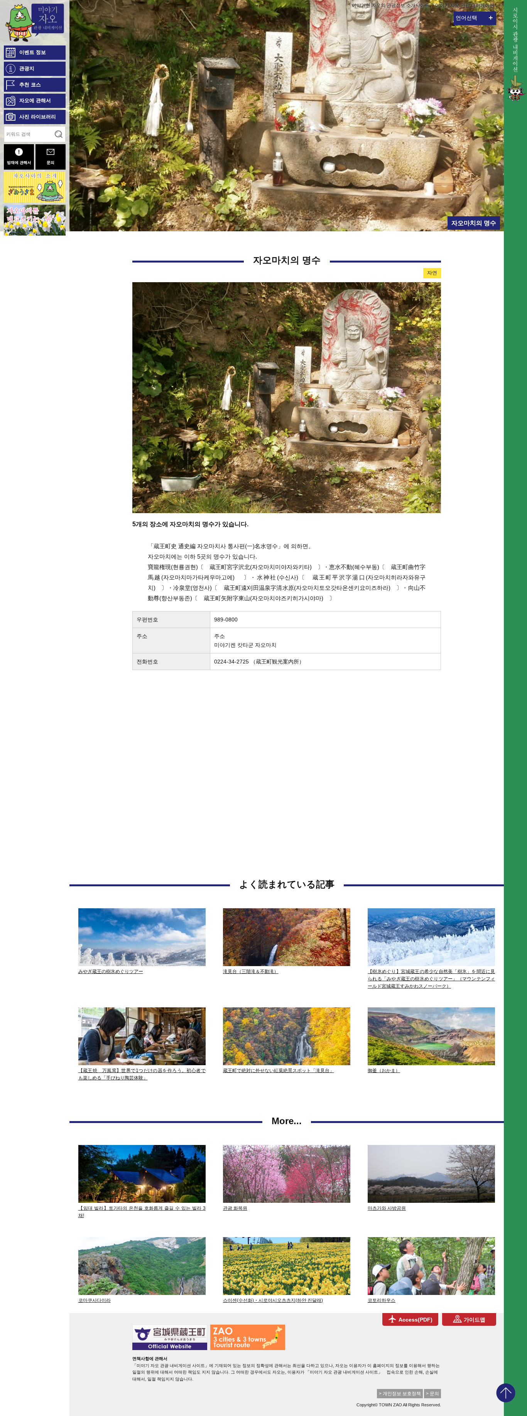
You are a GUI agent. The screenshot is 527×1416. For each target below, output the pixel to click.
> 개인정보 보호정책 (400, 1393)
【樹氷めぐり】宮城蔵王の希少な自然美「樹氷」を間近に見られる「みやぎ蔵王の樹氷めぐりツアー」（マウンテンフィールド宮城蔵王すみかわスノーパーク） (431, 979)
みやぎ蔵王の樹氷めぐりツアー (110, 971)
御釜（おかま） (384, 1070)
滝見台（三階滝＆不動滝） (251, 971)
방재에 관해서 (19, 162)
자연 (432, 273)
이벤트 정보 (32, 52)
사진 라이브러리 (37, 117)
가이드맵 (474, 1320)
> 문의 (432, 1393)
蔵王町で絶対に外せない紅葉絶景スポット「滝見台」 (278, 1070)
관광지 (26, 68)
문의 (50, 162)
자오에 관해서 (35, 100)
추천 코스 (30, 85)
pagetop (505, 1392)
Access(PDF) (415, 1320)
